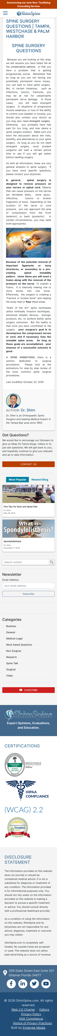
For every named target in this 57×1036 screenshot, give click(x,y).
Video (9, 675)
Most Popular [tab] (17, 479)
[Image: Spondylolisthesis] (28, 529)
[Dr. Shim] (13, 400)
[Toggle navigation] (6, 13)
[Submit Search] (52, 562)
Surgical (11, 669)
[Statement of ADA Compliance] (24, 809)
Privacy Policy (31, 1014)
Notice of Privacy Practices (32, 1023)
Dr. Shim (28, 410)
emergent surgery (39, 121)
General (10, 632)
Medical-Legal (14, 638)
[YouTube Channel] (45, 983)
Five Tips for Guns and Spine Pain (20, 506)
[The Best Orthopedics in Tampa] (17, 827)
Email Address (10, 579)
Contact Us (28, 464)
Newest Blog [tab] (39, 479)
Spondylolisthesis (12, 541)
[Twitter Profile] (34, 983)
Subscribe (30, 690)
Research (11, 657)
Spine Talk (12, 663)
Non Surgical (13, 650)
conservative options (23, 66)
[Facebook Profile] (11, 983)
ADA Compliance (31, 1018)
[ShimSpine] (28, 13)
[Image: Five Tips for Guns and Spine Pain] (28, 494)
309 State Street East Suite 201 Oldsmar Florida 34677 (31, 973)
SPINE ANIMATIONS (22, 357)
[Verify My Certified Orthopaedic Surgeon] (15, 764)
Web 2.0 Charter (23, 1009)
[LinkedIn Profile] (22, 983)
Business (11, 626)
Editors (44, 1009)
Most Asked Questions (19, 644)
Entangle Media (34, 1028)
